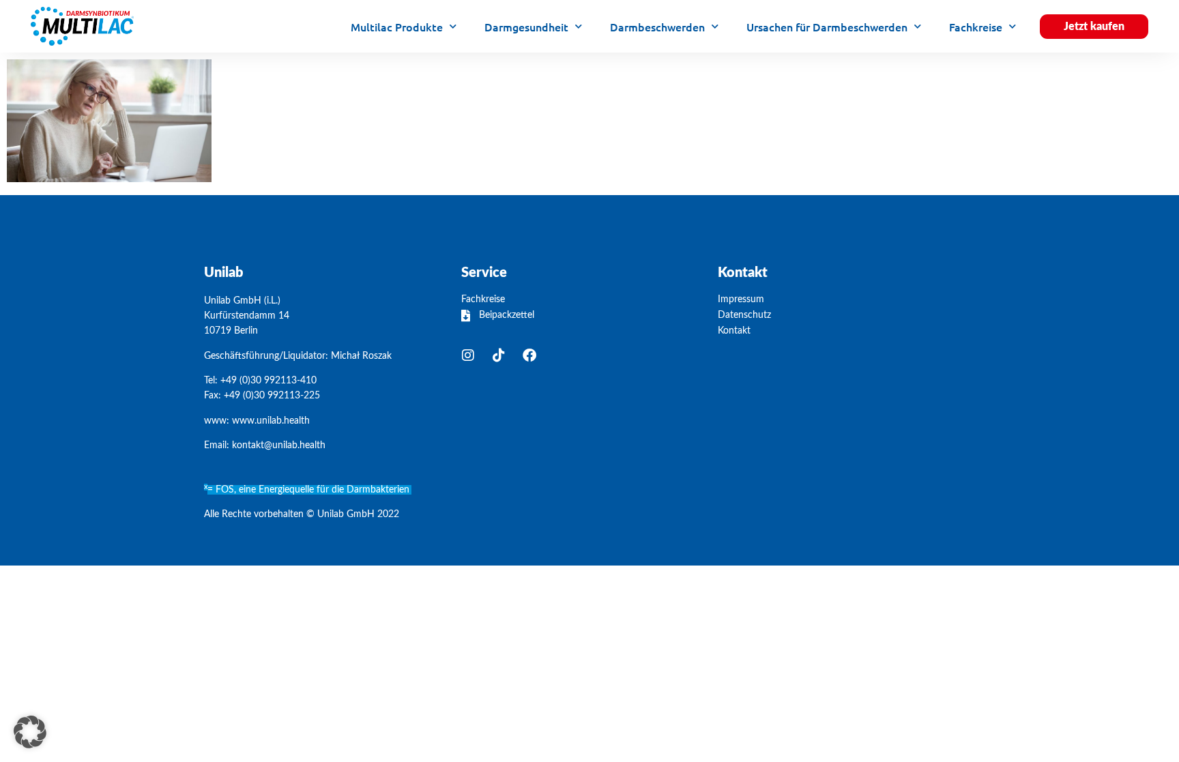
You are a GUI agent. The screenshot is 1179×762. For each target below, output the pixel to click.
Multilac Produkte (397, 26)
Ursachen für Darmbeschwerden (826, 26)
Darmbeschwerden (657, 26)
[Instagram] (468, 355)
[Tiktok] (498, 355)
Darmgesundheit (526, 26)
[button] (30, 732)
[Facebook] (529, 355)
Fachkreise (975, 26)
